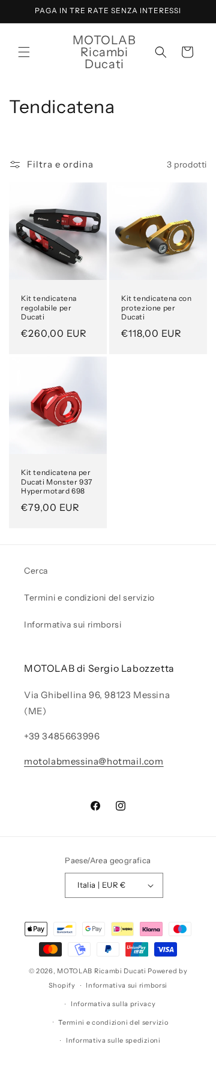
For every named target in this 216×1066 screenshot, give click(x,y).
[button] (24, 52)
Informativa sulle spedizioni (113, 1040)
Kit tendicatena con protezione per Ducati (156, 307)
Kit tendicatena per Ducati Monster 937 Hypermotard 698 (56, 481)
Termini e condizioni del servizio (89, 597)
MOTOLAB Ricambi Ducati (102, 971)
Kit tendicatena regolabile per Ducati (49, 307)
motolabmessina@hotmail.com (94, 761)
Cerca (36, 570)
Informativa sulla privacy (113, 1004)
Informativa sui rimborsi (72, 624)
